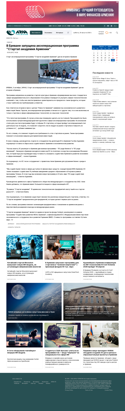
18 (97, 58)
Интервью (59, 32)
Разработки (17, 382)
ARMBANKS (17, 26)
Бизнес (48, 383)
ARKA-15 (53, 382)
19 (101, 58)
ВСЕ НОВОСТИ (17, 379)
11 (97, 55)
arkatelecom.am (69, 385)
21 (109, 58)
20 (105, 58)
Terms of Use (89, 390)
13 (105, 55)
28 (109, 60)
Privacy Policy (69, 390)
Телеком (16, 383)
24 (94, 60)
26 (101, 60)
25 (97, 60)
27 (105, 60)
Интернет (25, 383)
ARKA (10, 26)
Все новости (36, 32)
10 (94, 55)
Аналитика (45, 382)
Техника (40, 383)
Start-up (9, 42)
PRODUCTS (27, 26)
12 (101, 55)
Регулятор (27, 382)
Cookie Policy (108, 390)
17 (94, 58)
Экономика (48, 32)
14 (109, 55)
